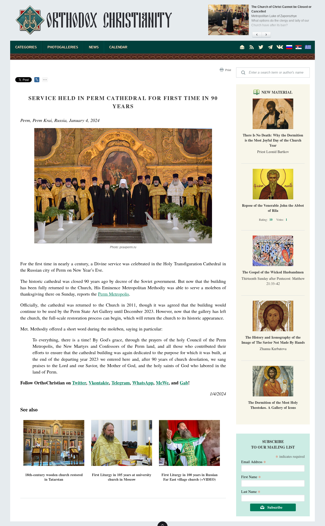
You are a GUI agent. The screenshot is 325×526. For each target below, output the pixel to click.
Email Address (253, 461)
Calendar (118, 47)
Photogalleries (62, 47)
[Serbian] (298, 47)
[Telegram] (270, 47)
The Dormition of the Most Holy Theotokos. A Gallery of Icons (273, 405)
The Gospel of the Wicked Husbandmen (273, 272)
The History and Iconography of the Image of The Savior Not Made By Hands (273, 340)
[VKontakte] (280, 47)
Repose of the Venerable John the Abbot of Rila (273, 208)
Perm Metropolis (113, 294)
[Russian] (289, 47)
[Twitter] (261, 47)
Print (228, 70)
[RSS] (251, 47)
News (94, 47)
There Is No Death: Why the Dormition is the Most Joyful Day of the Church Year (273, 140)
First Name (251, 476)
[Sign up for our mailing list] (242, 47)
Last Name (251, 491)
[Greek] (308, 47)
